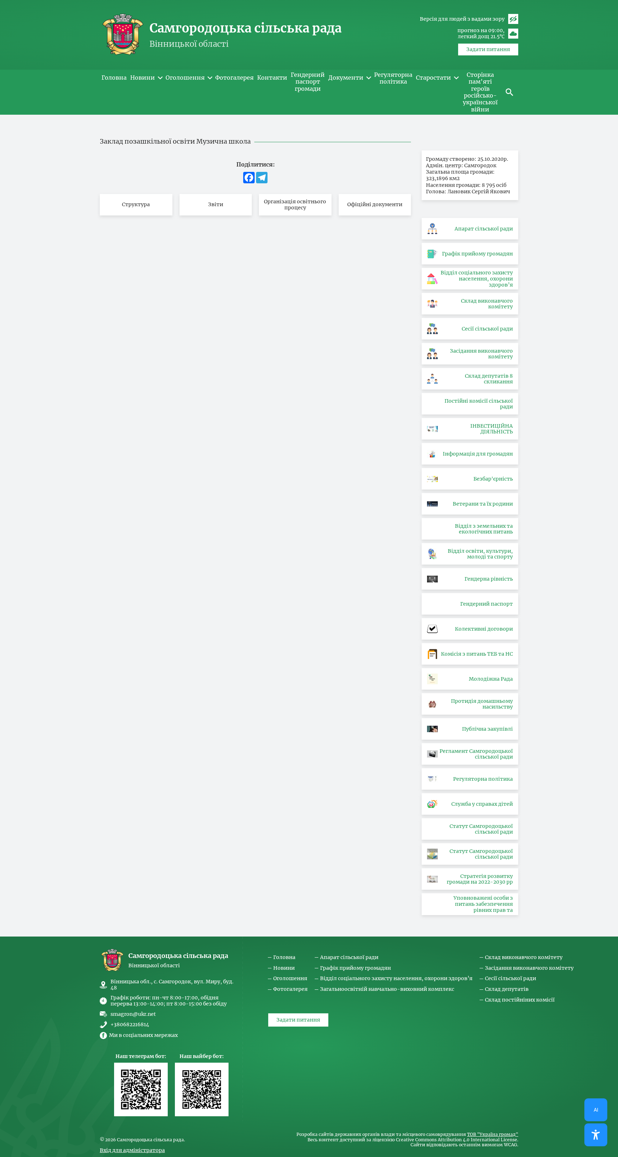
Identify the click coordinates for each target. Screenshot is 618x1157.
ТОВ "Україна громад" (492, 1134)
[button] (509, 92)
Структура (136, 204)
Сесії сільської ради (510, 978)
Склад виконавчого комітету (524, 957)
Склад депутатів (507, 989)
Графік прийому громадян (355, 968)
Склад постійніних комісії (520, 1000)
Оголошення (290, 978)
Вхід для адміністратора (132, 1150)
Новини (284, 968)
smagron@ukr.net (133, 1014)
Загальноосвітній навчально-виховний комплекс (387, 989)
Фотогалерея (290, 989)
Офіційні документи (374, 204)
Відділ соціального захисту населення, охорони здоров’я (396, 978)
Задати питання (488, 49)
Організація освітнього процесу (295, 204)
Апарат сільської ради (349, 957)
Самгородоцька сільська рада (245, 28)
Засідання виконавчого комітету (529, 968)
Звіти (215, 204)
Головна (284, 957)
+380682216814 (130, 1025)
